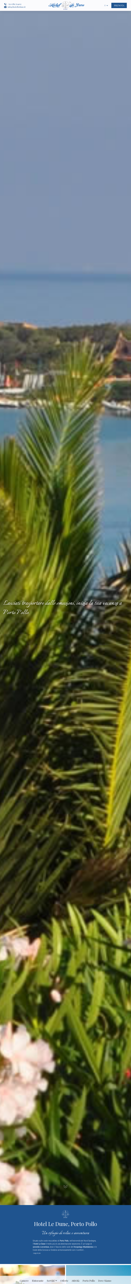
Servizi (50, 1280)
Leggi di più (37, 1253)
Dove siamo (104, 1280)
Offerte (64, 1280)
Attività (75, 1280)
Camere (24, 1280)
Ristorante (37, 1280)
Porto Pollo (89, 1280)
